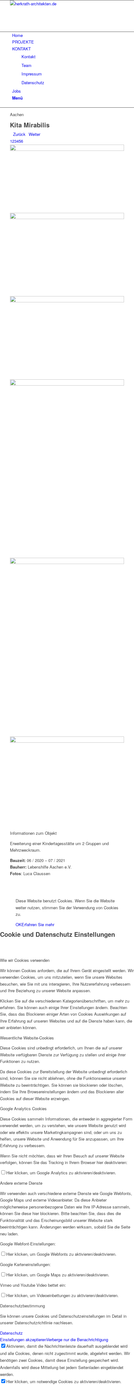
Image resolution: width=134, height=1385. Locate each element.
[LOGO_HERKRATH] (56, 4)
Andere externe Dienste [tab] (21, 1183)
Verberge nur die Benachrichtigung (77, 1339)
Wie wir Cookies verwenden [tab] (25, 960)
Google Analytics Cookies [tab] (23, 1108)
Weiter (34, 134)
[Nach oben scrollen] (1, 890)
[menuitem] (68, 35)
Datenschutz (11, 1333)
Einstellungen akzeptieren (23, 1339)
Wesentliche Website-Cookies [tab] (27, 1038)
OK (19, 924)
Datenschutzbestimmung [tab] (22, 1306)
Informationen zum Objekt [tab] (33, 833)
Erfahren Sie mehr (38, 924)
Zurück (19, 134)
